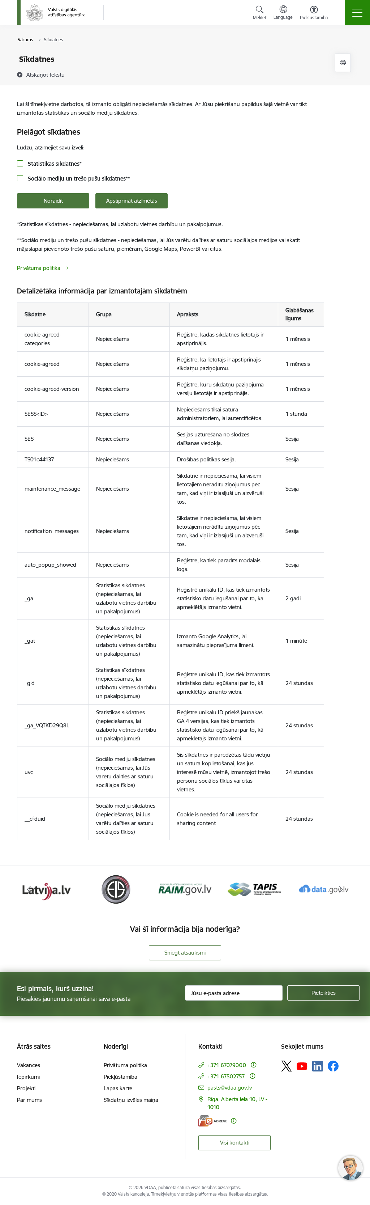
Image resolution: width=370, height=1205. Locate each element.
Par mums (29, 1099)
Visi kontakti (234, 1142)
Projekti (26, 1088)
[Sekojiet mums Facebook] (333, 1066)
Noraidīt (53, 200)
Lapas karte (118, 1088)
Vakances (28, 1065)
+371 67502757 (226, 1076)
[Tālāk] (341, 889)
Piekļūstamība (120, 1076)
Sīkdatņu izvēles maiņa (131, 1099)
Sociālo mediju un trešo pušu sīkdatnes (78, 178)
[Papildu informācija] (253, 1064)
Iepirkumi (28, 1076)
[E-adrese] (212, 1121)
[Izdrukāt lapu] (342, 63)
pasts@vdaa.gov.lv (229, 1087)
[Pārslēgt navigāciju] (357, 12)
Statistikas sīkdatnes (54, 163)
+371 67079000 (226, 1065)
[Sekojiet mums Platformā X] (286, 1066)
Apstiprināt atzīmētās (131, 200)
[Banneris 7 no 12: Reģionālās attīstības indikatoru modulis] (116, 888)
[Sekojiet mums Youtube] (302, 1065)
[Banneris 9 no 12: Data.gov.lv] (254, 888)
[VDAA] (55, 12)
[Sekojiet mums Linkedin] (317, 1066)
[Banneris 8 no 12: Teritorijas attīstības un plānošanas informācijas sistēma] (185, 888)
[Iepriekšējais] (29, 889)
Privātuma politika (38, 268)
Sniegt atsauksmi (185, 952)
